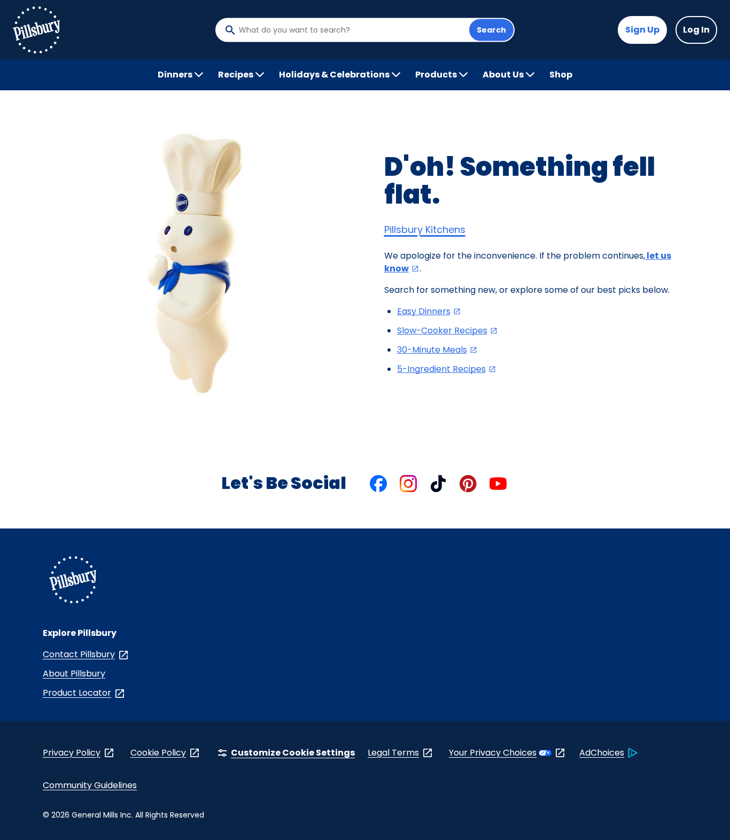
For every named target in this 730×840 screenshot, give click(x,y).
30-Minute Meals (437, 350)
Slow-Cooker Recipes (447, 330)
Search (491, 30)
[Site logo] (73, 581)
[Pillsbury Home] (36, 29)
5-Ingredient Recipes (446, 369)
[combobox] (351, 30)
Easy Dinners (429, 311)
